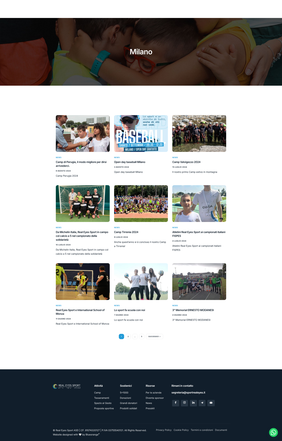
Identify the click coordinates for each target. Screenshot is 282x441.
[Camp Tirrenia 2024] (141, 203)
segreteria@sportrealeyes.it (188, 392)
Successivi (153, 336)
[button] (273, 432)
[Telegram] (202, 403)
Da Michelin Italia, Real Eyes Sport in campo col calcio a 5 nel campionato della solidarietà (82, 236)
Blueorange (92, 434)
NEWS (58, 157)
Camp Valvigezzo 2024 (186, 162)
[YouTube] (211, 403)
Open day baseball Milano (129, 162)
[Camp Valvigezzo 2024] (199, 133)
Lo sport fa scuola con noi (129, 310)
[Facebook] (175, 403)
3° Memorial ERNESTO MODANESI (193, 310)
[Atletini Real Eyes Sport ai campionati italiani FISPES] (199, 203)
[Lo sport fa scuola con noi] (141, 281)
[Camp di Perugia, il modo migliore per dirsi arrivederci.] (83, 133)
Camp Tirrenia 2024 (126, 232)
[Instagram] (184, 403)
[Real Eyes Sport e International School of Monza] (83, 281)
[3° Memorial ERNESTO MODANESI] (199, 281)
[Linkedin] (193, 403)
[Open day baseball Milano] (141, 133)
